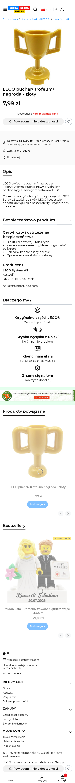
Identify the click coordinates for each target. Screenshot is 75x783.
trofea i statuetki (62, 19)
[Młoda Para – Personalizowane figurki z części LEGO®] (37, 571)
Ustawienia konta (13, 741)
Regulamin (9, 697)
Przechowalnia (12, 745)
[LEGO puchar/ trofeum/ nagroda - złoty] (37, 451)
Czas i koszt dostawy (15, 714)
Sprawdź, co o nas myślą (37, 360)
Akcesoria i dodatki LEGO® (35, 19)
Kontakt (8, 692)
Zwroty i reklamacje (15, 723)
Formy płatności (12, 719)
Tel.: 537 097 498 (12, 673)
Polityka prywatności (15, 701)
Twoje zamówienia (14, 737)
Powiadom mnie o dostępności (35, 121)
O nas (6, 688)
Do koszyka (37, 504)
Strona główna (10, 19)
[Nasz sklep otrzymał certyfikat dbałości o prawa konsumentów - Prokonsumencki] (37, 400)
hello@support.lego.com (20, 286)
